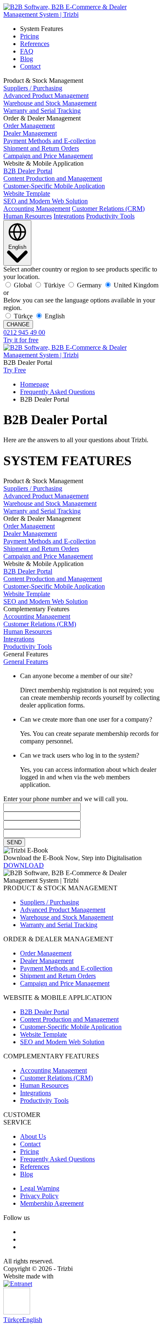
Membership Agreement (52, 1203)
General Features (25, 661)
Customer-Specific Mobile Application (54, 186)
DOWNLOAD (23, 865)
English (32, 1319)
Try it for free (20, 339)
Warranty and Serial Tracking (42, 110)
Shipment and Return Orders (41, 148)
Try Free (14, 370)
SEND (14, 842)
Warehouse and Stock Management (50, 103)
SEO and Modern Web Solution (45, 201)
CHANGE (18, 324)
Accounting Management (36, 208)
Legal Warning (39, 1188)
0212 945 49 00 (24, 332)
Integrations (68, 216)
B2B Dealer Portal (27, 170)
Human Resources (27, 216)
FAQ (26, 51)
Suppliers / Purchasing (32, 88)
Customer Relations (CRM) (108, 208)
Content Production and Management (52, 178)
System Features (41, 28)
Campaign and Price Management (48, 155)
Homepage (34, 384)
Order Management (29, 125)
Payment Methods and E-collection (49, 140)
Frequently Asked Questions (57, 391)
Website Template (26, 193)
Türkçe (12, 1319)
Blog (26, 58)
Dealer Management (30, 133)
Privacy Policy (39, 1195)
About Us (33, 1136)
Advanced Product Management (46, 95)
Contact (30, 66)
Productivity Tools (110, 216)
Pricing (29, 36)
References (34, 43)
